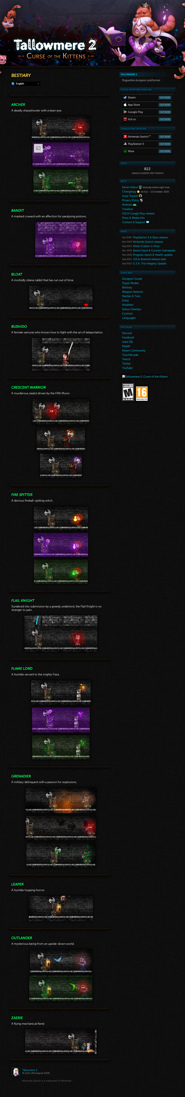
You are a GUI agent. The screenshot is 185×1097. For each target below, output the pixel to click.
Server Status (130, 187)
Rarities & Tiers (131, 296)
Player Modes (130, 283)
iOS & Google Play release (138, 213)
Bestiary (127, 287)
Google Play (148, 112)
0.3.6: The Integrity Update (149, 263)
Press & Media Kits (133, 218)
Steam (148, 97)
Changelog (129, 191)
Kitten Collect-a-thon (146, 246)
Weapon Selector (132, 291)
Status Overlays (131, 309)
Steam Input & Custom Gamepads (154, 250)
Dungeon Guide (132, 278)
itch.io (148, 119)
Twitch (126, 359)
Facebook (128, 337)
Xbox (148, 151)
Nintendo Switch (148, 136)
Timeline (127, 209)
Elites (125, 300)
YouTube (127, 368)
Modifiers (128, 305)
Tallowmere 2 (29, 1070)
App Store (148, 104)
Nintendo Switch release (148, 241)
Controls (127, 313)
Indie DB (127, 341)
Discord (127, 333)
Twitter (126, 363)
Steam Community (134, 350)
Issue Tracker (130, 196)
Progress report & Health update (153, 254)
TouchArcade (130, 355)
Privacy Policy (130, 200)
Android (127, 204)
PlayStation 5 (148, 144)
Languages (129, 318)
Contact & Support (133, 222)
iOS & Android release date (149, 259)
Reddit (126, 346)
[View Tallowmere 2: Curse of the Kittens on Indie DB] (145, 376)
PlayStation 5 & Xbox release (150, 237)
